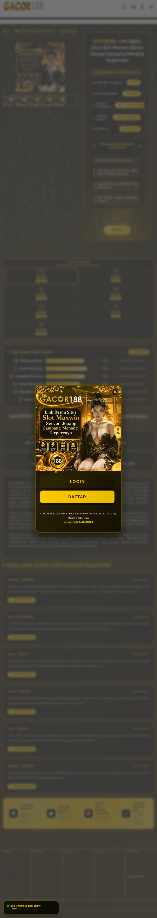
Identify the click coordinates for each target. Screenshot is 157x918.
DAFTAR (77, 497)
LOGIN (77, 481)
